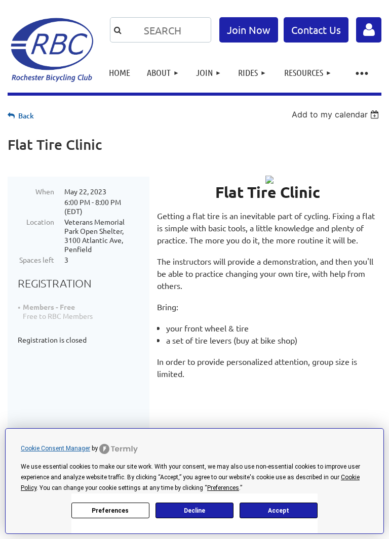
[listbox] (336, 114)
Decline (194, 510)
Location (40, 221)
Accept (278, 510)
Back (26, 115)
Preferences (110, 510)
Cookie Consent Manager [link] (55, 448)
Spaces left (36, 259)
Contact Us (316, 29)
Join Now (248, 29)
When (44, 191)
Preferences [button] (223, 487)
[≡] (361, 73)
